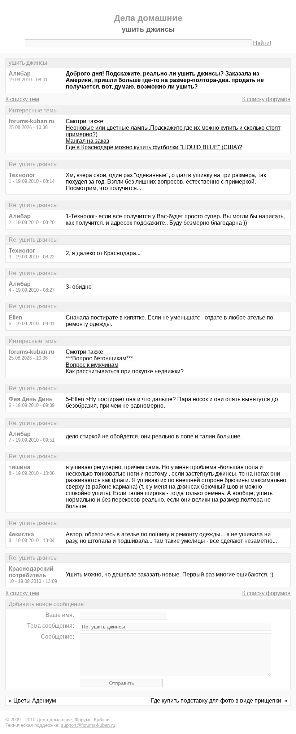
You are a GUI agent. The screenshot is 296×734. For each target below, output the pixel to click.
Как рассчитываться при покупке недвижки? (125, 371)
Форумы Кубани (92, 719)
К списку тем (22, 99)
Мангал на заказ (87, 141)
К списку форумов (266, 99)
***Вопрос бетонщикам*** (99, 358)
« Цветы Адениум (32, 700)
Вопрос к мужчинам (92, 365)
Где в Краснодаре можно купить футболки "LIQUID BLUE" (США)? (154, 147)
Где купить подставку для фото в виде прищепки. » (219, 700)
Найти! (262, 43)
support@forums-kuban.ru (88, 725)
